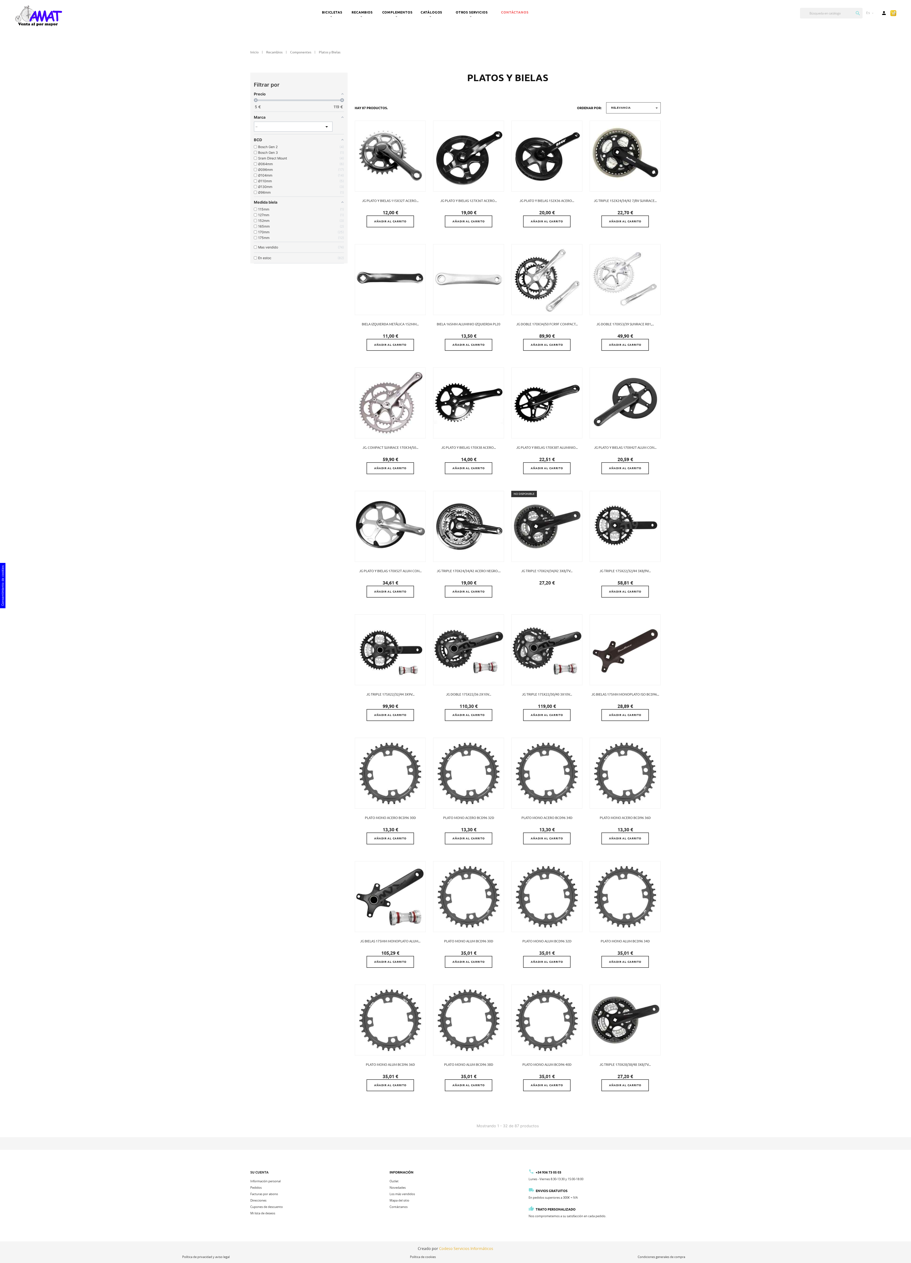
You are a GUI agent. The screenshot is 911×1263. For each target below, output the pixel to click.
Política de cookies (423, 1257)
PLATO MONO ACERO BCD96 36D (625, 818)
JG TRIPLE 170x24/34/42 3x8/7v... (546, 571)
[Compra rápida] (893, 12)
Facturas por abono (264, 1194)
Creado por (455, 1248)
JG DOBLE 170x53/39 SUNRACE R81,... (625, 324)
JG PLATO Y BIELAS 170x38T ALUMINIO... (547, 447)
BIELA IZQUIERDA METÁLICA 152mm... (390, 324)
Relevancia (635, 108)
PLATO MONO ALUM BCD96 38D (468, 1065)
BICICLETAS (332, 12)
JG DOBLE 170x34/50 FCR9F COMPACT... (547, 324)
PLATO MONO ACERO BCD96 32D (468, 818)
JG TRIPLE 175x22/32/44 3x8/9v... (625, 571)
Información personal (265, 1181)
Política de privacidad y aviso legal (206, 1257)
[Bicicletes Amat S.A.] (38, 15)
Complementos (397, 12)
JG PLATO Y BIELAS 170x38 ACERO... (468, 447)
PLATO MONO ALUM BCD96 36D (390, 1065)
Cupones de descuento (266, 1207)
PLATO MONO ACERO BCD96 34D (546, 818)
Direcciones (258, 1200)
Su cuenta (259, 1172)
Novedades (398, 1187)
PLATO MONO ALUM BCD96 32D (547, 941)
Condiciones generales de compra (661, 1257)
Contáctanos (514, 12)
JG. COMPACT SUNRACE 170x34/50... (390, 447)
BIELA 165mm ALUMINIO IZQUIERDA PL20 (468, 324)
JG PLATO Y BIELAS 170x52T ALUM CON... (390, 571)
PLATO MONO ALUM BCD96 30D (468, 941)
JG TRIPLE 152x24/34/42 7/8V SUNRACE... (625, 201)
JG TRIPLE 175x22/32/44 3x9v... (390, 694)
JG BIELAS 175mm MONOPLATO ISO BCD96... (625, 694)
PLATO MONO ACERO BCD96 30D (390, 818)
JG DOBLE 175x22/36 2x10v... (468, 694)
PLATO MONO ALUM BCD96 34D (625, 941)
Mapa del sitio (399, 1200)
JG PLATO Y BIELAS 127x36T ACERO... (468, 201)
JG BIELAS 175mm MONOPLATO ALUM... (390, 941)
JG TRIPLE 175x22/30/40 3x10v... (547, 694)
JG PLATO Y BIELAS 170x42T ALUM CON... (625, 447)
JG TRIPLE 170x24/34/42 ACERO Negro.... (469, 571)
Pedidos (256, 1187)
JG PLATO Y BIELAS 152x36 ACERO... (547, 201)
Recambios (362, 12)
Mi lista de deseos (262, 1213)
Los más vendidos (402, 1194)
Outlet (394, 1181)
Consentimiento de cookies (3, 585)
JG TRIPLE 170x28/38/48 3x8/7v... (625, 1065)
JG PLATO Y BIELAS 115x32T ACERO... (390, 201)
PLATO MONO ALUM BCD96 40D (547, 1065)
